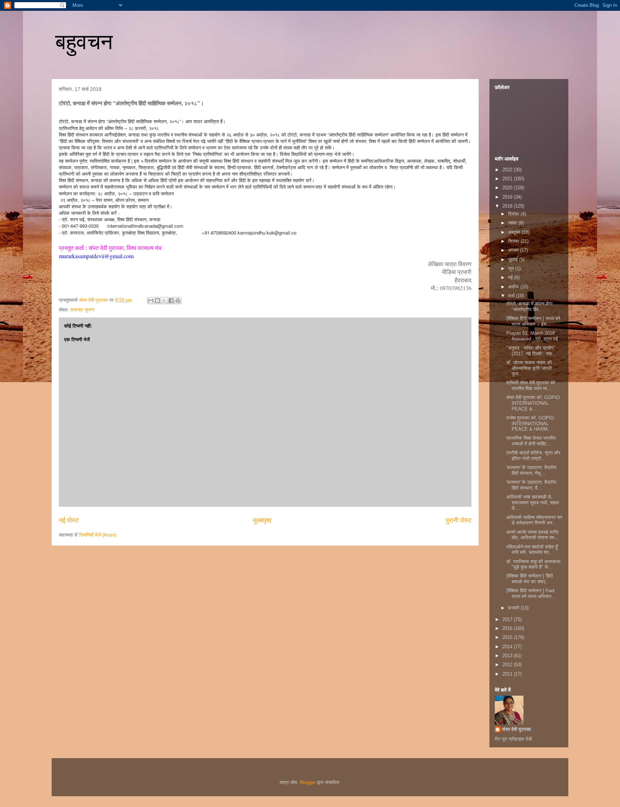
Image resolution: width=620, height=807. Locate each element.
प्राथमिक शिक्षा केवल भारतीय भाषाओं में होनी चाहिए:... (530, 440)
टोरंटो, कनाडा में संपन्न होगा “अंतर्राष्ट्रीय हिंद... (529, 306)
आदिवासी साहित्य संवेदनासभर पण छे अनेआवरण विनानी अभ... (534, 520)
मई (511, 277)
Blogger (308, 782)
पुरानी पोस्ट (458, 520)
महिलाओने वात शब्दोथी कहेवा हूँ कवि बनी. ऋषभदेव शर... (532, 549)
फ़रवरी (514, 608)
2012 (508, 664)
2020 (508, 187)
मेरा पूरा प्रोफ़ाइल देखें (513, 739)
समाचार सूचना (82, 309)
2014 (508, 646)
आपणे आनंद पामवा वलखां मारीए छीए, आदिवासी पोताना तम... (532, 535)
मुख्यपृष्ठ (262, 520)
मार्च (512, 295)
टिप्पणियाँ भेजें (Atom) (97, 535)
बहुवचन (84, 42)
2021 (508, 178)
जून (511, 268)
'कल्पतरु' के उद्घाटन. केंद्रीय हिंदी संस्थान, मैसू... (531, 470)
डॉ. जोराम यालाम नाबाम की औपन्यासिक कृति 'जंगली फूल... (529, 368)
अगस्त (514, 250)
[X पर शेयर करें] (164, 300)
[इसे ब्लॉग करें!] (157, 300)
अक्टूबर (515, 232)
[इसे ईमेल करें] (150, 300)
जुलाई (513, 259)
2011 (508, 674)
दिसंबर (514, 214)
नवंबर (513, 223)
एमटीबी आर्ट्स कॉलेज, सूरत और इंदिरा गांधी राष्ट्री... (533, 455)
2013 (508, 655)
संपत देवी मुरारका (516, 729)
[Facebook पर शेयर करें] (171, 300)
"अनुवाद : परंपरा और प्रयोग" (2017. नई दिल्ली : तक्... (531, 350)
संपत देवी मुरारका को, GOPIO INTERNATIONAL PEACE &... (533, 403)
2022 (508, 169)
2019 (508, 197)
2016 (508, 628)
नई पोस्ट (69, 520)
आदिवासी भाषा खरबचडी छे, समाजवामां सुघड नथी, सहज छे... (532, 502)
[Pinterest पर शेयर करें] (178, 300)
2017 (508, 619)
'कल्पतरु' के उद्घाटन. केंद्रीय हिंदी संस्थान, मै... (531, 485)
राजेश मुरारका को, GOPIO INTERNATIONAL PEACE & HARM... (530, 423)
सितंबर (514, 241)
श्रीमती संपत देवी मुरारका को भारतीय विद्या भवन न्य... (530, 385)
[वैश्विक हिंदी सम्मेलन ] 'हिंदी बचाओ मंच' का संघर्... (529, 578)
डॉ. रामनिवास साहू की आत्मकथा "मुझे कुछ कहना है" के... (533, 564)
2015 (508, 637)
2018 (508, 206)
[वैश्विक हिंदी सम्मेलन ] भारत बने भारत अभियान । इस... (533, 321)
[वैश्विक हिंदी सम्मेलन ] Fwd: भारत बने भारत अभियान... (530, 593)
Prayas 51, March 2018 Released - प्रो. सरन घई (532, 336)
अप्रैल (514, 286)
